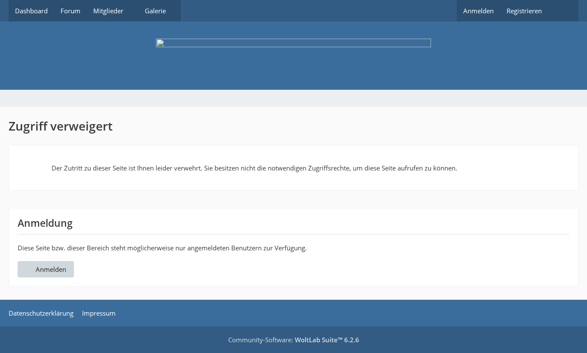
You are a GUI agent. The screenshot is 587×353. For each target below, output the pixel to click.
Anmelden (478, 10)
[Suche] (563, 10)
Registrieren (524, 10)
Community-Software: (293, 339)
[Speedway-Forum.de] (293, 55)
